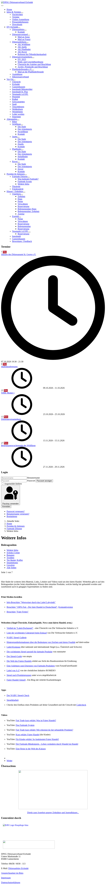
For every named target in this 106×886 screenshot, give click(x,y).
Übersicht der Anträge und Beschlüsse (34, 64)
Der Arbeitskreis (25, 129)
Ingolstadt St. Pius (20, 92)
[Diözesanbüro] (25, 30)
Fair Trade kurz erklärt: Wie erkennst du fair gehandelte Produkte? (44, 730)
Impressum (6, 878)
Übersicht (16, 82)
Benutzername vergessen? (18, 514)
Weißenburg (17, 109)
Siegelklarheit (12, 700)
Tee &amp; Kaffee (15, 560)
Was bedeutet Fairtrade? (28, 179)
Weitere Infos (23, 184)
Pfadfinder (16, 149)
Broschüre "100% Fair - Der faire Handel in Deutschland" (32, 607)
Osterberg (16, 194)
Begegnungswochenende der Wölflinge (18, 445)
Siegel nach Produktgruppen (19, 675)
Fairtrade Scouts (25, 181)
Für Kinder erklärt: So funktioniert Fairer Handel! (37, 739)
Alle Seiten (11, 567)
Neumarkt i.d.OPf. (20, 94)
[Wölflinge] (22, 124)
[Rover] (19, 162)
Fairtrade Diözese (19, 176)
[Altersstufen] (18, 119)
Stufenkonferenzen (9, 366)
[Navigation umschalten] (2, 5)
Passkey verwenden (10, 504)
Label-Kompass (13, 647)
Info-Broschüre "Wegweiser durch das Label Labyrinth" (31, 602)
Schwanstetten (18, 102)
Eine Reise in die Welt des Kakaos (31, 749)
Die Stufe (22, 126)
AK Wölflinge (24, 44)
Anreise (21, 214)
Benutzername (33, 478)
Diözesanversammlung (22, 57)
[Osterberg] (22, 194)
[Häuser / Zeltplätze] (24, 192)
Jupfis (14, 136)
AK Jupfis (22, 47)
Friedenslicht (17, 189)
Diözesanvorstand (20, 34)
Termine (15, 17)
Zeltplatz (21, 196)
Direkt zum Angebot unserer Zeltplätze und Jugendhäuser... (53, 812)
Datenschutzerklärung (10, 882)
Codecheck (81, 705)
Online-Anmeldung (20, 19)
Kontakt (21, 32)
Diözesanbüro (18, 29)
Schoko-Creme (13, 552)
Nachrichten (17, 14)
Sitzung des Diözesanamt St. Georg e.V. (18, 254)
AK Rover (22, 52)
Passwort (31, 480)
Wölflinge (16, 124)
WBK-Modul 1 (7, 393)
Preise (20, 201)
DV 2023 (22, 59)
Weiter (9, 760)
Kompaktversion (65, 607)
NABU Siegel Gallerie (16, 637)
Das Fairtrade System (25, 725)
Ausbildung (17, 74)
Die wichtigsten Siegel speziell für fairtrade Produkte (29, 651)
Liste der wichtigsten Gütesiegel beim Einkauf (27, 633)
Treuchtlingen (18, 107)
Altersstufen (12, 119)
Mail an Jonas (24, 37)
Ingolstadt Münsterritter (22, 89)
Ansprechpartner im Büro (12, 873)
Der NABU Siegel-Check (18, 695)
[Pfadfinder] (22, 149)
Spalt (14, 104)
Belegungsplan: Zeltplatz (28, 211)
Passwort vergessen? (16, 511)
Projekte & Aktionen (16, 174)
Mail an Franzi (24, 39)
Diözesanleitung (19, 42)
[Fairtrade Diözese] (28, 177)
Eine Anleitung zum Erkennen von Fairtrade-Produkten (31, 666)
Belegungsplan (24, 226)
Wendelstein (17, 111)
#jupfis (21, 144)
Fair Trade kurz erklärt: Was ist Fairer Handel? (36, 720)
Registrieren (12, 516)
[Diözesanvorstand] (29, 35)
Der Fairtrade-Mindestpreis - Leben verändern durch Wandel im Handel (47, 744)
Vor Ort (10, 79)
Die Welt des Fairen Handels (19, 661)
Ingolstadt (16, 236)
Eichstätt (16, 84)
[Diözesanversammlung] (33, 57)
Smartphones (12, 562)
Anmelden (6, 507)
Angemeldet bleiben (13, 484)
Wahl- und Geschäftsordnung (30, 62)
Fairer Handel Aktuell (16, 680)
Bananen (10, 555)
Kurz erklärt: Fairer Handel (27, 734)
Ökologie (16, 186)
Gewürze (11, 565)
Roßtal (15, 99)
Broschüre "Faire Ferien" (18, 612)
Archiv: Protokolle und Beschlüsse (33, 67)
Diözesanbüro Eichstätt (18, 868)
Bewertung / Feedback (22, 241)
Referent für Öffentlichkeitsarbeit (32, 54)
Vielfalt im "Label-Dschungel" (20, 628)
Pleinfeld (16, 97)
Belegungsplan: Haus (27, 209)
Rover (15, 161)
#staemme (16, 116)
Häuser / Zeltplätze (15, 191)
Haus (20, 199)
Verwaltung (23, 204)
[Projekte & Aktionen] (26, 174)
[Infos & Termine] (22, 12)
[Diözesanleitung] (27, 42)
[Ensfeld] (20, 217)
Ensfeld (15, 216)
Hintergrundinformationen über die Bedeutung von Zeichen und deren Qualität (41, 642)
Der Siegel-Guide (14, 656)
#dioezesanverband (20, 77)
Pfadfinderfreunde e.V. (22, 69)
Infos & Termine (14, 12)
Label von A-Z (13, 670)
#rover (20, 169)
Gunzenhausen (18, 87)
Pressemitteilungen (20, 22)
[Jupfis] (18, 137)
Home (9, 9)
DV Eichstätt (12, 27)
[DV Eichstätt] (19, 27)
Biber (14, 121)
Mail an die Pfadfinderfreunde (31, 72)
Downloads (17, 24)
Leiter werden (18, 114)
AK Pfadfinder (24, 49)
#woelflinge (23, 131)
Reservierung (23, 206)
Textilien (10, 557)
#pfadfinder (23, 156)
